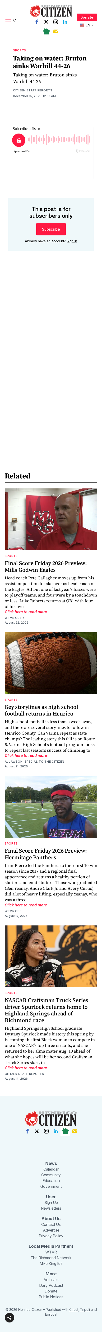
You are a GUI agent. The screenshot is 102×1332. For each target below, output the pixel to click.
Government (51, 1186)
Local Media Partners (51, 1246)
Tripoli (85, 1309)
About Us (51, 1218)
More (51, 1273)
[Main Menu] (8, 20)
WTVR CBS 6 (15, 618)
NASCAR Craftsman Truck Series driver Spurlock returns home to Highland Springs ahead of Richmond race (46, 1010)
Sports (19, 50)
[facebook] (37, 22)
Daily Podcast (51, 1285)
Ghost (73, 1309)
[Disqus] (51, 322)
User (51, 1196)
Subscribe (51, 229)
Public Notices (51, 1296)
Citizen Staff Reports (32, 90)
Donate (86, 17)
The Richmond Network (51, 1257)
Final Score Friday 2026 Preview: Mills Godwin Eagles (46, 566)
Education (51, 1180)
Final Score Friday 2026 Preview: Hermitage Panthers (46, 854)
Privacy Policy (51, 1235)
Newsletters (51, 1208)
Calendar (51, 1169)
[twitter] (46, 22)
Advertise (51, 1230)
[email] (55, 31)
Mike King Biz (51, 1263)
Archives (51, 1279)
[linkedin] (65, 22)
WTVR (51, 1252)
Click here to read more (26, 611)
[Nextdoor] (46, 31)
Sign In (72, 241)
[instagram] (55, 22)
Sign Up (51, 1202)
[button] (9, 1317)
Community (51, 1175)
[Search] (15, 20)
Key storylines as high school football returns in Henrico (41, 710)
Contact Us (51, 1224)
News (51, 1163)
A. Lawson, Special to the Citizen (34, 761)
